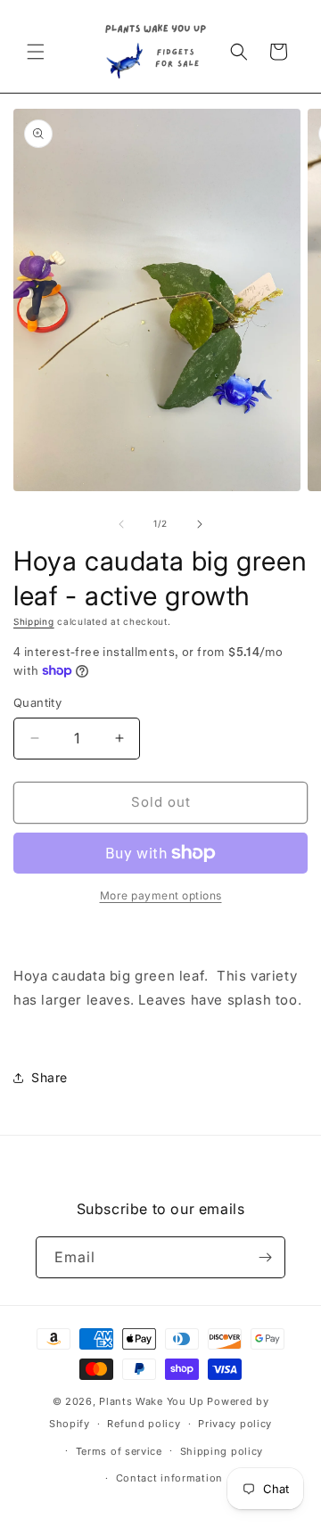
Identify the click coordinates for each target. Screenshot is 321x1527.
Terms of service (119, 1451)
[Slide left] (121, 524)
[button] (35, 51)
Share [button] (49, 1077)
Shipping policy (222, 1451)
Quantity (37, 702)
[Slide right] (199, 524)
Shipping (33, 621)
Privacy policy (235, 1423)
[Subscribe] (264, 1257)
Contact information (169, 1478)
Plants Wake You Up (151, 1401)
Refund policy (143, 1423)
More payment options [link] (161, 895)
